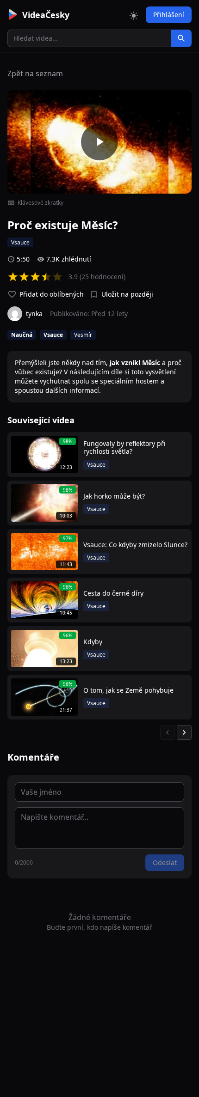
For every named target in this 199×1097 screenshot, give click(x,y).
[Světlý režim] (133, 15)
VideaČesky (45, 14)
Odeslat (165, 862)
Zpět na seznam (35, 73)
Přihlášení (168, 14)
